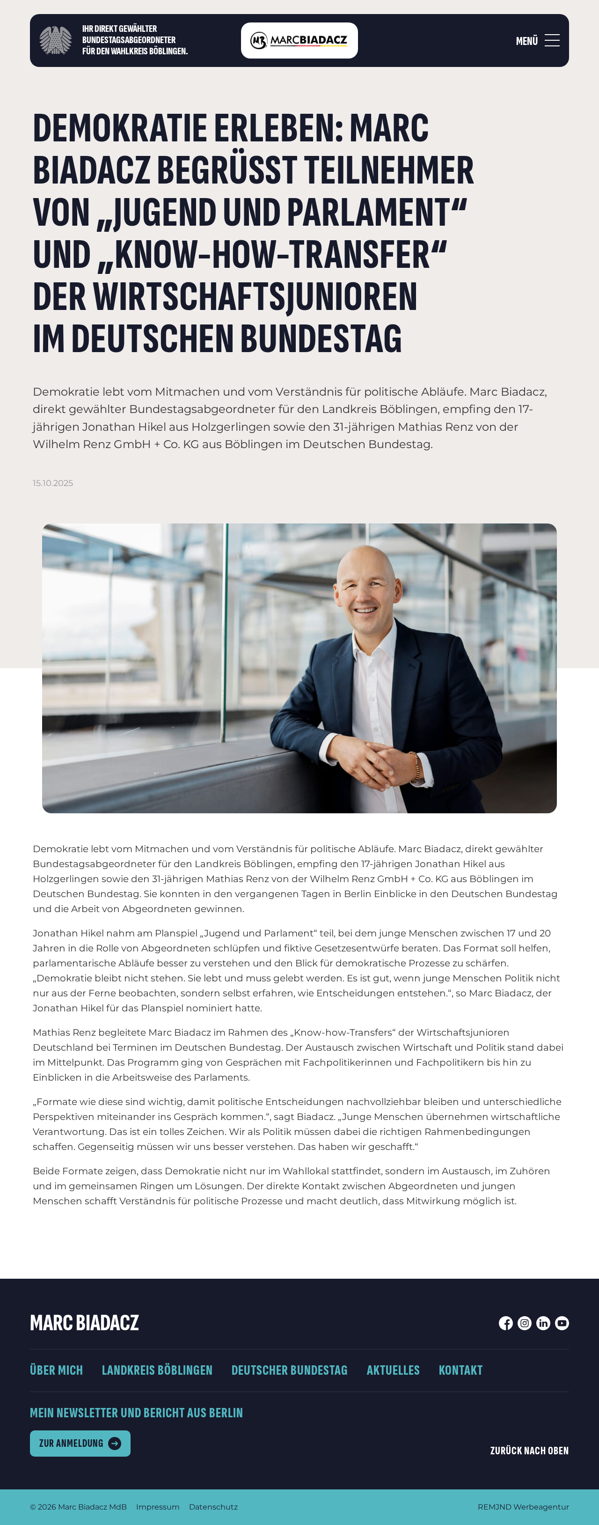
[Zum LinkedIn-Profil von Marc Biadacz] (543, 1323)
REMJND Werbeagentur (523, 1507)
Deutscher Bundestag (290, 1370)
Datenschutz (213, 1507)
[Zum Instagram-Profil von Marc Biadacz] (525, 1323)
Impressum (158, 1507)
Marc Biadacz (84, 1323)
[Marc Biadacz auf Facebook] (506, 1323)
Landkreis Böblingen (157, 1370)
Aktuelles (393, 1370)
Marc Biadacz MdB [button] (92, 1507)
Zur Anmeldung (71, 1443)
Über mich (56, 1370)
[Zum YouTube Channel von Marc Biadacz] (562, 1323)
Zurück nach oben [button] (529, 1451)
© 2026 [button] (43, 1507)
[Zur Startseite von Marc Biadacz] (299, 40)
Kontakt (461, 1370)
